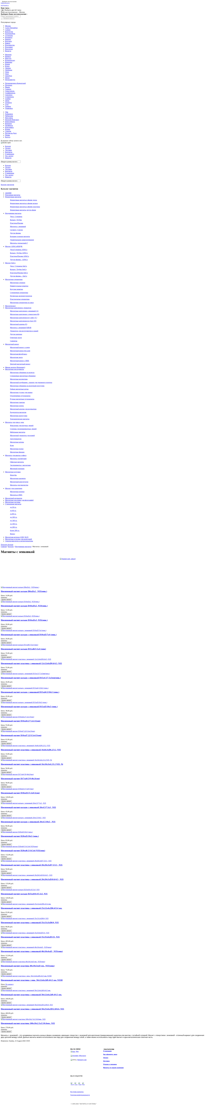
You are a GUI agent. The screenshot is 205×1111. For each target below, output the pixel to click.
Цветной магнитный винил (20, 364)
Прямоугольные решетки (19, 286)
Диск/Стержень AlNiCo (18, 250)
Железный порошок (17, 468)
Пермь (7, 135)
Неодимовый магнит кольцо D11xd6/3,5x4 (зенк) (23, 649)
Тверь (7, 101)
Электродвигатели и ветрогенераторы (19, 541)
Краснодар (9, 32)
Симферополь (10, 93)
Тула (6, 104)
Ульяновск (9, 108)
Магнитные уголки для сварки (21, 392)
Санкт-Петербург (11, 28)
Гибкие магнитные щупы (19, 389)
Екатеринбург (10, 33)
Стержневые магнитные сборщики (23, 376)
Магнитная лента (16, 357)
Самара (7, 30)
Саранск (8, 89)
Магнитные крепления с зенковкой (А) (24, 311)
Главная (4, 546)
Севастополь (9, 91)
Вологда (8, 51)
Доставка (106, 1061)
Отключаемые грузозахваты (20, 396)
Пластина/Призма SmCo (19, 273)
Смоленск (8, 95)
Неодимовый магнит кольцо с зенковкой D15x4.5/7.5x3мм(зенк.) (31, 678)
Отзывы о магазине (110, 1064)
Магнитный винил (12, 344)
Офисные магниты (17, 462)
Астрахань (9, 35)
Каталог (11, 546)
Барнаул (8, 39)
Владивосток (10, 45)
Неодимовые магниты (13, 213)
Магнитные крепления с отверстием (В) (24, 314)
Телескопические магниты (19, 419)
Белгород (8, 41)
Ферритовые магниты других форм (23, 210)
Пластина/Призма (16, 223)
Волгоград (9, 49)
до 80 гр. (13, 514)
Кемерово (8, 62)
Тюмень (8, 106)
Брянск (7, 43)
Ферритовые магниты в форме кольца (24, 203)
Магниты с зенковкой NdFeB (20, 328)
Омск (7, 72)
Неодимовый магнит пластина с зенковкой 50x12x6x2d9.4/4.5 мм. (31, 994)
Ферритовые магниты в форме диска (23, 200)
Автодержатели (15, 439)
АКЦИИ (8, 193)
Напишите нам (81, 1060)
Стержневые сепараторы (19, 292)
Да (2, 10)
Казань (7, 129)
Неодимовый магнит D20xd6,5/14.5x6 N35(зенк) (23, 850)
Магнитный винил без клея (20, 351)
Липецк (8, 68)
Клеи (12, 445)
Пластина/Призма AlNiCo (19, 256)
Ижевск (8, 56)
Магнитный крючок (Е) (18, 324)
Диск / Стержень (16, 216)
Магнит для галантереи (13, 488)
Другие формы (15, 233)
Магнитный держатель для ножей (22, 435)
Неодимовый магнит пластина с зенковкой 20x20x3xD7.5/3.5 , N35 (31, 865)
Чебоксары (9, 116)
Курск (7, 66)
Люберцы (8, 70)
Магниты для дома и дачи (14, 422)
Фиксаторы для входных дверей (21, 425)
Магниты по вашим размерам (113, 1067)
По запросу (9, 984)
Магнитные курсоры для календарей (18, 539)
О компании (107, 1051)
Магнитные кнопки (17, 492)
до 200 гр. (13, 527)
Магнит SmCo (10, 263)
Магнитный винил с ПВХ (19, 361)
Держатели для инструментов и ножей (24, 331)
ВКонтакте (82, 1055)
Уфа (6, 112)
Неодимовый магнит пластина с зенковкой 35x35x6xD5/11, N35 (30, 937)
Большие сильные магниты (20, 236)
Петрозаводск (10, 80)
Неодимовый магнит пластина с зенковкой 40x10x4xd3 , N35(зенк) (32, 951)
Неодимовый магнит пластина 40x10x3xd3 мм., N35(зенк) (27, 966)
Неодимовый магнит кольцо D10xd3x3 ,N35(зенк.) (24, 620)
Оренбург (8, 76)
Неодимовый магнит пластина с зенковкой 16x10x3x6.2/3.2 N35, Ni (32, 764)
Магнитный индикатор (13, 498)
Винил (12, 534)
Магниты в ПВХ (16, 495)
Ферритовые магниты (13, 197)
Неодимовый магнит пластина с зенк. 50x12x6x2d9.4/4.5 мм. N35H (32, 980)
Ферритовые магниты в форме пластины (25, 207)
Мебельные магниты (17, 432)
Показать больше (7, 545)
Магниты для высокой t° (19, 243)
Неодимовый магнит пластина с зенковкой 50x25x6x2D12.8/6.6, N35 (32, 1009)
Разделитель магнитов (18, 412)
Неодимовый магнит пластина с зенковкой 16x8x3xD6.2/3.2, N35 (31, 750)
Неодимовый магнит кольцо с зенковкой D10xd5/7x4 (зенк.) (28, 634)
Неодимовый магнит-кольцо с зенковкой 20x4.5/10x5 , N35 (28, 822)
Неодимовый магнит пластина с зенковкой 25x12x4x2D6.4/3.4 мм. (31, 908)
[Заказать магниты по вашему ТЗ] (102, 571)
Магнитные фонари (17, 452)
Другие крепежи (16, 334)
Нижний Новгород (12, 120)
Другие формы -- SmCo (18, 276)
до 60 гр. (13, 510)
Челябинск (9, 125)
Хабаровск (9, 114)
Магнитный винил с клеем (20, 347)
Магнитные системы (12, 502)
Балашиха (8, 37)
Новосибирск (10, 122)
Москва (8, 26)
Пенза (7, 78)
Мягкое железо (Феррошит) (15, 367)
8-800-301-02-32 (5, 3)
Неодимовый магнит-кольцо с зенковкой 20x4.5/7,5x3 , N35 (28, 807)
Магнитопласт (10, 306)
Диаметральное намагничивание (22, 240)
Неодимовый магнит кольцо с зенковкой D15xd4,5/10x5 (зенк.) (30, 692)
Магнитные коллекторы (19, 379)
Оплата (105, 1058)
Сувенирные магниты (13, 504)
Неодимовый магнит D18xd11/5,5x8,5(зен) (20, 793)
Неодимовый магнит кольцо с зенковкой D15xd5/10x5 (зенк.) (29, 706)
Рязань (7, 87)
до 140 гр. (13, 520)
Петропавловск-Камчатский (15, 83)
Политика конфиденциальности (80, 1095)
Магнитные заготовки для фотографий (19, 500)
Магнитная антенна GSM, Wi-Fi (16, 537)
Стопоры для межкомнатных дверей (23, 429)
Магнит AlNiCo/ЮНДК (13, 246)
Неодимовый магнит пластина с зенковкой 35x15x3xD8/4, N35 (30, 922)
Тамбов (8, 99)
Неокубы (13, 475)
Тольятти (8, 102)
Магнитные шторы (17, 442)
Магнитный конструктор (19, 482)
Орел (7, 74)
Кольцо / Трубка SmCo (18, 269)
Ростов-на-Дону (11, 133)
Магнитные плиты (17, 406)
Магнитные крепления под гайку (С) (23, 318)
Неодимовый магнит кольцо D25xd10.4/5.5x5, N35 (24, 894)
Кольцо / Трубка (16, 220)
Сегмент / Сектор (16, 230)
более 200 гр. (15, 530)
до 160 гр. (13, 524)
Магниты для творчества (19, 485)
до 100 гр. (13, 517)
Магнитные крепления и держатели (18, 308)
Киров (7, 64)
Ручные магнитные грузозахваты (22, 399)
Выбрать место (9, 18)
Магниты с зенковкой (18, 226)
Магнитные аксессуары (18, 416)
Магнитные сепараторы (14, 279)
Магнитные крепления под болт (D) (23, 321)
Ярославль (9, 118)
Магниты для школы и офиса (15, 455)
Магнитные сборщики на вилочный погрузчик (27, 386)
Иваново (8, 54)
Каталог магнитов (7, 185)
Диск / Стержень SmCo (18, 266)
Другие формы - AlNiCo (19, 260)
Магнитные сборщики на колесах (22, 372)
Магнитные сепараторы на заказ (22, 302)
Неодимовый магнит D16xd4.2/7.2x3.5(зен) (20, 721)
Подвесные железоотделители (21, 296)
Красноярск (9, 127)
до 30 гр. (13, 507)
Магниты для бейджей (18, 459)
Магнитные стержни (17, 283)
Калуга (7, 137)
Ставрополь (9, 97)
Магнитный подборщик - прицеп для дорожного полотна (31, 382)
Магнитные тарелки (17, 402)
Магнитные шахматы (18, 478)
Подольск (8, 85)
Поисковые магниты (12, 195)
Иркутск (8, 58)
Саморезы (13, 341)
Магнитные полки (16, 449)
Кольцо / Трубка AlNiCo (19, 253)
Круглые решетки (16, 289)
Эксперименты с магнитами (20, 465)
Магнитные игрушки (13, 472)
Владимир (9, 47)
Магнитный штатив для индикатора (23, 409)
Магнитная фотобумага (18, 354)
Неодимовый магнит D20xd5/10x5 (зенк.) (20, 836)
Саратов (8, 131)
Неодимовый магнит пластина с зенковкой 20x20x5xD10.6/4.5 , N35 (32, 879)
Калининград (10, 60)
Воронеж (8, 123)
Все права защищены (77, 1092)
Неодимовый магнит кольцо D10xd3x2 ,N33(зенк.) (24, 606)
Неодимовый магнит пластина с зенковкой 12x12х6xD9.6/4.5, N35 (31, 663)
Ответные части (16, 337)
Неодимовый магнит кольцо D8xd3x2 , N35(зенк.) (24, 591)
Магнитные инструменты (14, 369)
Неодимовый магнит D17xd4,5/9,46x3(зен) (20, 778)
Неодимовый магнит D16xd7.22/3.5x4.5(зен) (21, 735)
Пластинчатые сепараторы (19, 299)
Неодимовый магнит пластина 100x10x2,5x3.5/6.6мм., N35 (28, 1023)
